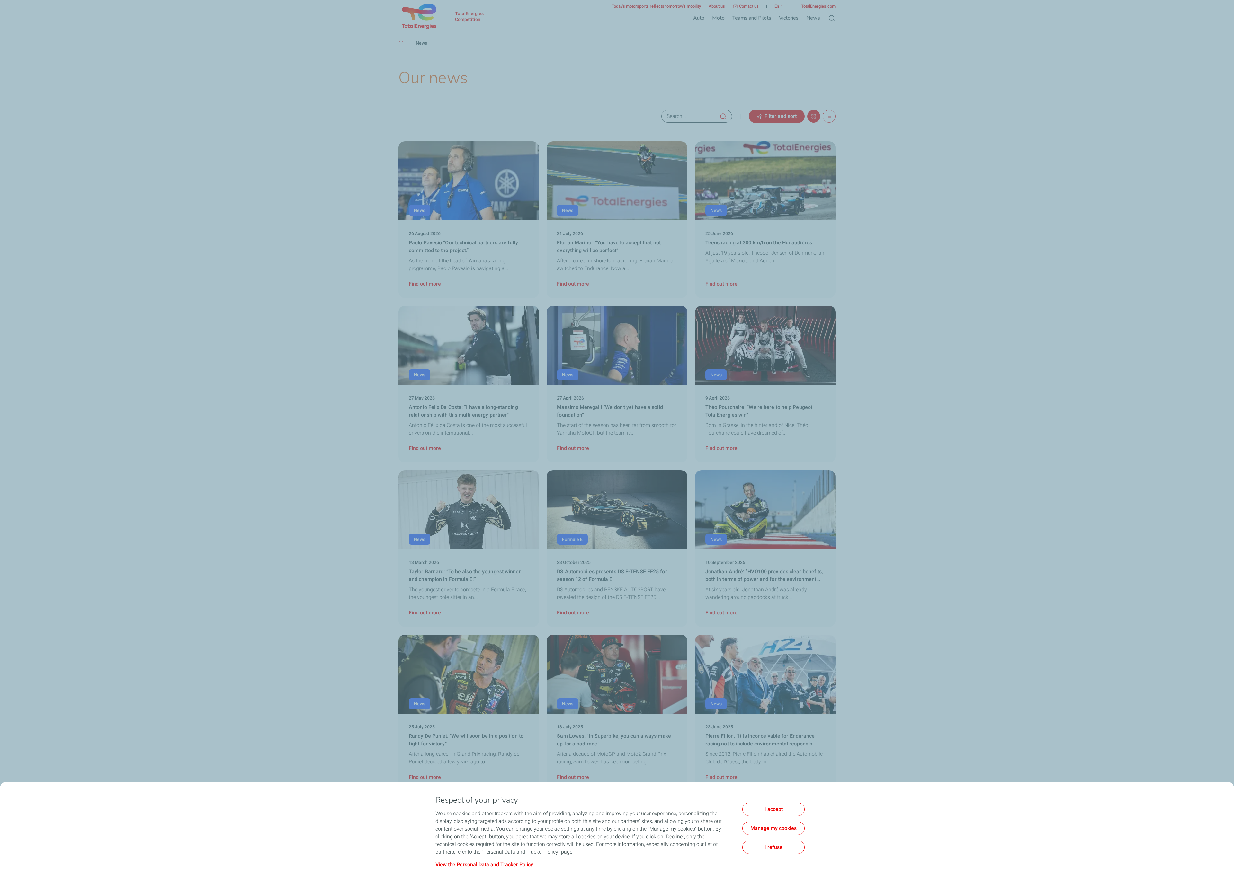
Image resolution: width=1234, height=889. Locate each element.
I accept (774, 809)
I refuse (773, 847)
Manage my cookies (773, 828)
